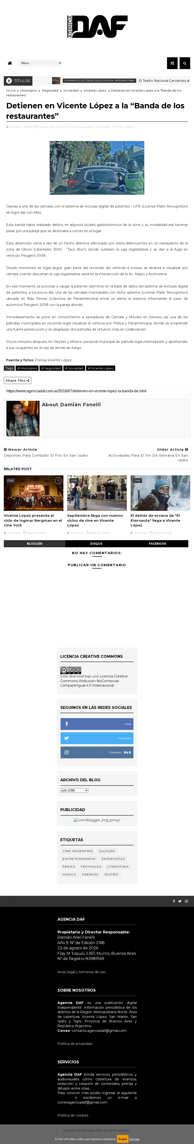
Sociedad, (103, 126)
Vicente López (95, 90)
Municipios (28, 90)
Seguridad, (85, 126)
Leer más (134, 1139)
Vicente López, (123, 126)
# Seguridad (51, 368)
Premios (90, 874)
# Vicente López (100, 368)
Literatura (118, 866)
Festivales (91, 866)
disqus (96, 543)
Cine (11, 480)
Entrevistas (113, 859)
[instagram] (186, 901)
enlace (62, 1097)
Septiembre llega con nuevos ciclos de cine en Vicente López (95, 520)
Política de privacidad (74, 1044)
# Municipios (27, 368)
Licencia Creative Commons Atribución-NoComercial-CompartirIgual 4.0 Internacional (94, 681)
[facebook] (174, 901)
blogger (34, 543)
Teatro (111, 874)
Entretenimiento (79, 859)
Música (69, 874)
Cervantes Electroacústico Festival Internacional (87, 80)
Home (11, 90)
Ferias (69, 866)
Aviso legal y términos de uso (81, 972)
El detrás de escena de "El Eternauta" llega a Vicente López (155, 520)
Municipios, (67, 126)
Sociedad (71, 90)
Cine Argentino (78, 851)
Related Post (18, 469)
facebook (157, 543)
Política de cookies (72, 1115)
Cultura (107, 851)
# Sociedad (74, 368)
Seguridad (50, 90)
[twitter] (180, 901)
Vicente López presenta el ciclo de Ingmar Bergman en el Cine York (33, 520)
